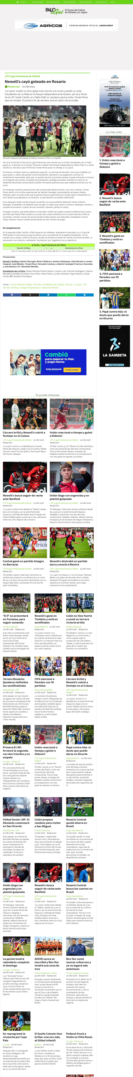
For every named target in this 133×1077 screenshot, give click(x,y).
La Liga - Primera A (11, 970)
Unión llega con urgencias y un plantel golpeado (69, 497)
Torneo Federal (37, 2)
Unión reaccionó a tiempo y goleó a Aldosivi (46, 751)
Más (112, 2)
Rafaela (38, 1045)
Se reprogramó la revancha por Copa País (15, 1037)
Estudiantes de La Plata (53, 284)
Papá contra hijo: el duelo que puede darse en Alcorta (78, 751)
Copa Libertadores (74, 830)
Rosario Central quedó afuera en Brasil (76, 823)
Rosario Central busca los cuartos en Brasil (79, 888)
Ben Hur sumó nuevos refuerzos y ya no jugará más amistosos (78, 963)
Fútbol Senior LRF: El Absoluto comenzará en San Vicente (16, 823)
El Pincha (37, 284)
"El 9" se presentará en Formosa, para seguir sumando (15, 619)
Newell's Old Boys (11, 288)
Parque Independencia (30, 288)
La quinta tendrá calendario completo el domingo (16, 962)
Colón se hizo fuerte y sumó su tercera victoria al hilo (79, 619)
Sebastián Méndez (50, 288)
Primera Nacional (53, 2)
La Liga (22, 2)
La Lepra (77, 284)
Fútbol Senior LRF (11, 690)
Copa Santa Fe (101, 2)
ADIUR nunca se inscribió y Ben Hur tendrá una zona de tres (47, 963)
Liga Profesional (69, 2)
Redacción (14, 86)
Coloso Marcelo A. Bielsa (21, 284)
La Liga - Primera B (11, 762)
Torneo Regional (85, 2)
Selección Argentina (43, 690)
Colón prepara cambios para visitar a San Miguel (48, 823)
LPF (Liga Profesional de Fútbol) (22, 76)
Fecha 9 (68, 284)
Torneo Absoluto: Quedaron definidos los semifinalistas (15, 682)
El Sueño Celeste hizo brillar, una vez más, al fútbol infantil (48, 1037)
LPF (84, 284)
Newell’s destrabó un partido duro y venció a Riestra (68, 562)
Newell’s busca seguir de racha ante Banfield (48, 888)
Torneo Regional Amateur (46, 973)
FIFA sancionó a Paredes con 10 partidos (44, 682)
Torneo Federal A (10, 627)
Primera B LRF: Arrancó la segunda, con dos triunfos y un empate (16, 752)
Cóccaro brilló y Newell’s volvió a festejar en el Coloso (24, 434)
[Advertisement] (66, 54)
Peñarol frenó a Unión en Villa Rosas (79, 1035)
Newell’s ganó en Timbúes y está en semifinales (46, 619)
